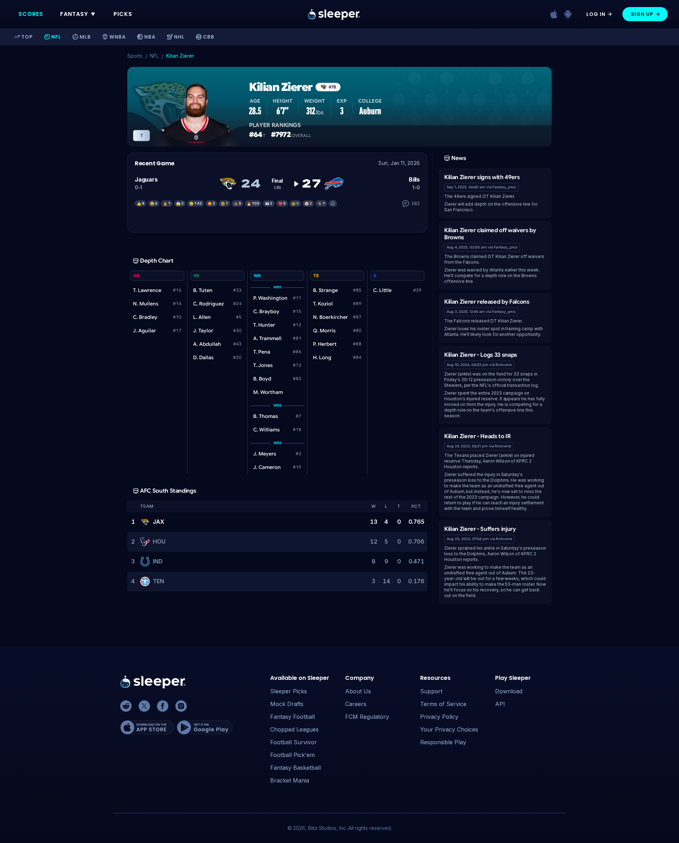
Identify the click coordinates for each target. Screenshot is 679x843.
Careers (355, 703)
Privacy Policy (439, 716)
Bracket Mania (289, 780)
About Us (358, 691)
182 (415, 203)
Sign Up (642, 14)
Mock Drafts (286, 703)
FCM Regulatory (367, 716)
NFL (154, 56)
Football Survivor (293, 742)
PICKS (123, 14)
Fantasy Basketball (295, 767)
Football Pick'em (292, 754)
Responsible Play (443, 742)
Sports (135, 56)
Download (508, 691)
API (500, 703)
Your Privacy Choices (449, 729)
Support (431, 691)
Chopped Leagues (294, 729)
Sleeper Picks (288, 691)
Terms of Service (443, 703)
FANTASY (74, 14)
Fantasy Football (292, 716)
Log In (595, 14)
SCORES (30, 14)
